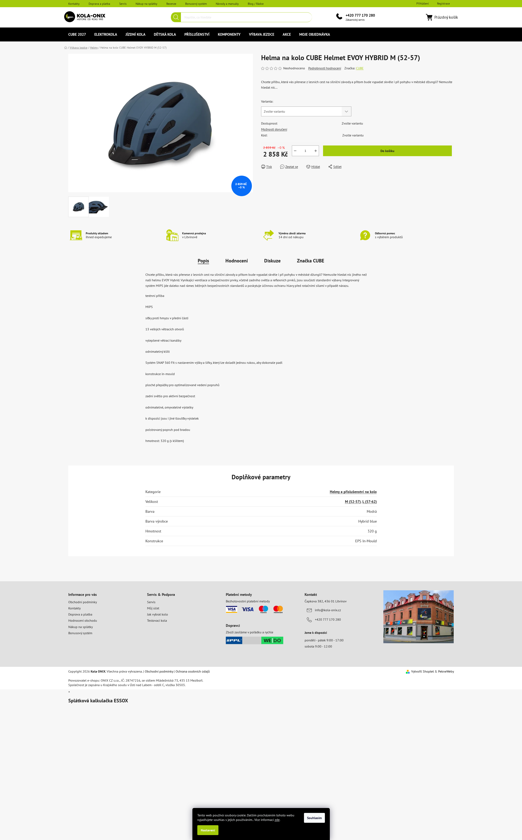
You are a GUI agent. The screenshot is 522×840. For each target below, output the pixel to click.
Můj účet (153, 608)
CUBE (360, 68)
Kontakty (74, 4)
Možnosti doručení (274, 129)
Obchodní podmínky (82, 602)
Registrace (443, 3)
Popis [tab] (203, 260)
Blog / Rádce (256, 4)
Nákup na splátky (146, 4)
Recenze (171, 4)
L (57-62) (369, 501)
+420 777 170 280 (360, 15)
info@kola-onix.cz (328, 610)
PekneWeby (446, 671)
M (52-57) (353, 501)
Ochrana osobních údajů (193, 671)
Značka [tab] (310, 260)
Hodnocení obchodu (82, 620)
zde (277, 820)
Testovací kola (157, 620)
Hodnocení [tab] (236, 260)
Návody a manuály (227, 4)
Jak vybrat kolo (157, 614)
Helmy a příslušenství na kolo (353, 491)
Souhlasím (314, 818)
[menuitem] (77, 34)
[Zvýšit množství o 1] (316, 151)
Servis (123, 4)
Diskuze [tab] (272, 260)
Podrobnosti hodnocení (324, 68)
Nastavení (208, 830)
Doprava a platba (99, 4)
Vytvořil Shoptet (422, 671)
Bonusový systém (196, 4)
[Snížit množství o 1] (295, 151)
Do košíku (387, 151)
